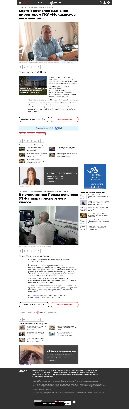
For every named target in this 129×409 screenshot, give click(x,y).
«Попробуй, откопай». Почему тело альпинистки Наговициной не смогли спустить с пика (98, 202)
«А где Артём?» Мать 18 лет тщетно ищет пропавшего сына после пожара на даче (98, 227)
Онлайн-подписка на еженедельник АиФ (84, 370)
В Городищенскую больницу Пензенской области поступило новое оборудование (36, 340)
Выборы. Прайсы (37, 374)
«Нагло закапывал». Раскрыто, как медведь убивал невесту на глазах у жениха (98, 209)
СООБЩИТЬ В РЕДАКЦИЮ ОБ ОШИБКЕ (42, 376)
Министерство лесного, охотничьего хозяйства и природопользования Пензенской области (46, 62)
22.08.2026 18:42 (23, 191)
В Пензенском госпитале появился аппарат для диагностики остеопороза (64, 334)
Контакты (47, 374)
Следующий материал (49, 403)
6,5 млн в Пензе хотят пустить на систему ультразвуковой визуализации (36, 327)
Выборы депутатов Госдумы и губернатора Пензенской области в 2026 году (75, 374)
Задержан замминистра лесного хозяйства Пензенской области (66, 148)
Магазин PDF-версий (64, 370)
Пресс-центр (52, 370)
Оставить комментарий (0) (64, 119)
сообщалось (38, 295)
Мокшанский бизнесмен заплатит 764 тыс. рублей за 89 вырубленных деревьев (67, 155)
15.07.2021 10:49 (23, 7)
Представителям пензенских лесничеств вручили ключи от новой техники (36, 149)
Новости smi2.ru (25, 186)
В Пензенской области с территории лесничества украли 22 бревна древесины (36, 161)
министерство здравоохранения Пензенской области (35, 246)
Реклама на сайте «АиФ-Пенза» (41, 372)
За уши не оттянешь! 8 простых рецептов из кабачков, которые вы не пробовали (99, 215)
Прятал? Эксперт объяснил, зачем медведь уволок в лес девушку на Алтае (98, 196)
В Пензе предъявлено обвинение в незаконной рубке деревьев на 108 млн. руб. (37, 155)
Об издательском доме (39, 370)
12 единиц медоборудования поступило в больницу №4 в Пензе (35, 334)
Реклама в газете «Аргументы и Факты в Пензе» (83, 372)
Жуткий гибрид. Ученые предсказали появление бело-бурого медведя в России (99, 221)
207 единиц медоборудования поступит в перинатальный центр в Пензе (67, 327)
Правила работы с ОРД (60, 372)
